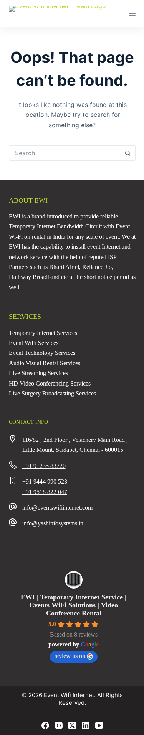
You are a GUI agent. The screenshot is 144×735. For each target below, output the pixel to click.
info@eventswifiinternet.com (57, 507)
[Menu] (132, 13)
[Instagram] (59, 725)
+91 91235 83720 (44, 466)
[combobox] (65, 153)
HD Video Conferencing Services (50, 383)
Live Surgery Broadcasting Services (52, 393)
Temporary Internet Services (43, 333)
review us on (69, 656)
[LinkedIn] (85, 725)
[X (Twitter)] (72, 725)
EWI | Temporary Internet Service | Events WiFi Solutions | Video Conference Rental (73, 605)
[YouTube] (99, 725)
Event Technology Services (42, 352)
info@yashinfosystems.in (52, 523)
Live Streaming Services (38, 373)
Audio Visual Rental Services (44, 363)
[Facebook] (45, 725)
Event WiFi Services (33, 343)
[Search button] (128, 153)
